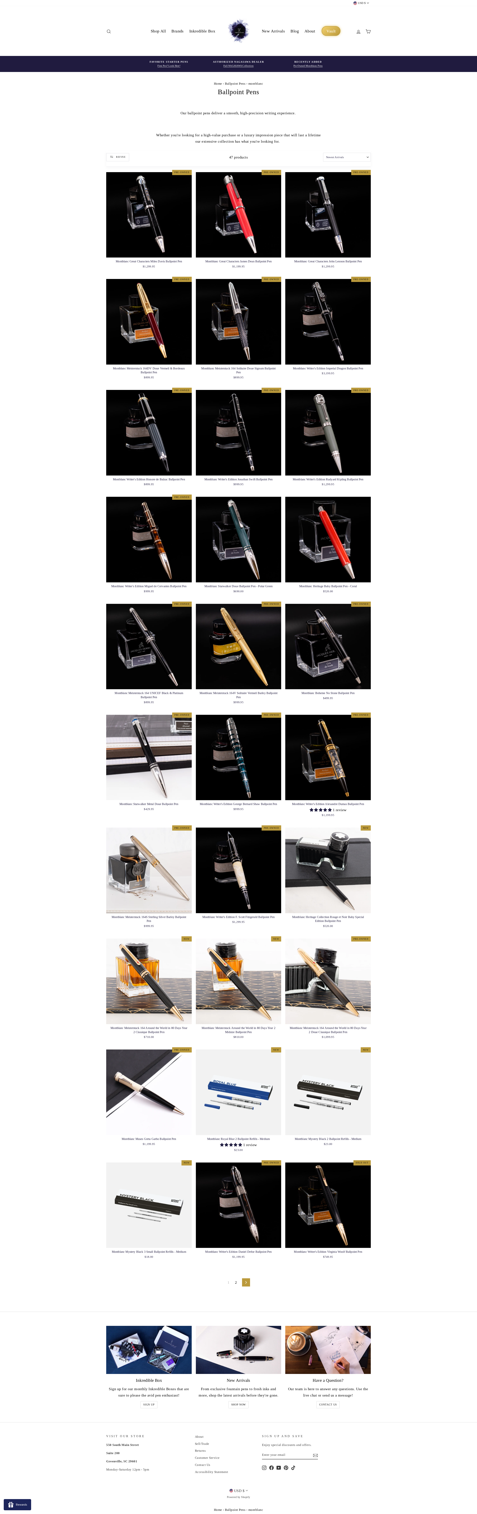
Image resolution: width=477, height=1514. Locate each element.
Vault (331, 31)
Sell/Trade (202, 1444)
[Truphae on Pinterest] (286, 1467)
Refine (120, 157)
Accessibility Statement (211, 1472)
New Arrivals (273, 31)
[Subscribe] (315, 1455)
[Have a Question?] (328, 1350)
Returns (200, 1450)
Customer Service (207, 1458)
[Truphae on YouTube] (279, 1467)
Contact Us (328, 1404)
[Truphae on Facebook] (271, 1467)
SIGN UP (149, 1404)
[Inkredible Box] (149, 1350)
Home (218, 83)
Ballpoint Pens (235, 83)
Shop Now (238, 1404)
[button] (321, 810)
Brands (177, 31)
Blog (294, 31)
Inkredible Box (202, 31)
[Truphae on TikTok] (293, 1467)
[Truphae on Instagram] (264, 1467)
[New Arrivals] (238, 1350)
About (309, 31)
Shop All (158, 31)
